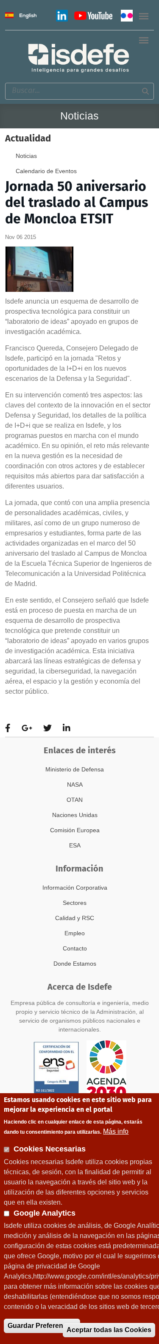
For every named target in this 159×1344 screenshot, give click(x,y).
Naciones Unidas (75, 815)
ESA (75, 845)
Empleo (74, 933)
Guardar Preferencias (42, 1325)
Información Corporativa (74, 887)
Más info (115, 1131)
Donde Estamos (74, 963)
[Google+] (27, 728)
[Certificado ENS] (56, 1068)
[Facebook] (8, 728)
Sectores (74, 902)
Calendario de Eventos (46, 171)
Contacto (75, 948)
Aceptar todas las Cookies (109, 1329)
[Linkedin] (66, 728)
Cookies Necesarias (50, 1149)
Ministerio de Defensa (74, 769)
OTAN (75, 799)
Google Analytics (44, 1213)
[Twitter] (47, 728)
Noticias (26, 155)
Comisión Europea (75, 830)
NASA (75, 784)
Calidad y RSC (74, 918)
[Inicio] (79, 57)
